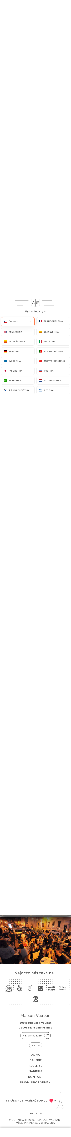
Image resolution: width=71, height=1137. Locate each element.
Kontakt (35, 1076)
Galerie (35, 1060)
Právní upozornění (35, 1082)
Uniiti (38, 1113)
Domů (35, 1054)
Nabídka (35, 1071)
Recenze (35, 1065)
